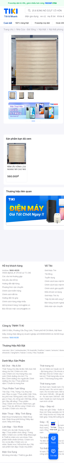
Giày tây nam (58, 425)
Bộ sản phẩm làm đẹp (18, 445)
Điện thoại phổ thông (16, 419)
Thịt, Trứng (15, 392)
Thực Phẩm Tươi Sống (13, 388)
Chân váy (58, 374)
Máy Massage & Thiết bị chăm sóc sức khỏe (19, 436)
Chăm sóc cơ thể (15, 435)
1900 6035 (14, 337)
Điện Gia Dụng (9, 452)
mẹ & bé (51, 16)
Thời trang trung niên (54, 378)
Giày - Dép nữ (47, 406)
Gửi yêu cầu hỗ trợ (10, 280)
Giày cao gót (45, 410)
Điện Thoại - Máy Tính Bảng (16, 413)
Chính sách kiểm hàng (11, 291)
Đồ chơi (29, 369)
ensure (55, 350)
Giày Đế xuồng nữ (56, 417)
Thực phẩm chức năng (16, 432)
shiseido (6, 353)
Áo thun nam (45, 387)
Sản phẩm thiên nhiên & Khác (17, 438)
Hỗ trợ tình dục (24, 444)
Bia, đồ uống (12, 401)
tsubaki (41, 353)
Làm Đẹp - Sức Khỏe (12, 426)
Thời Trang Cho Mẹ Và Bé (13, 369)
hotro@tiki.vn (24, 305)
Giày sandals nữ (54, 412)
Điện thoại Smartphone (12, 417)
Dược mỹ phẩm (25, 447)
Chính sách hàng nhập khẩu (14, 301)
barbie (41, 350)
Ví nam (43, 451)
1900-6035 (14, 270)
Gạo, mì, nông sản (16, 399)
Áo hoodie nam (51, 392)
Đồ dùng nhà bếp (9, 455)
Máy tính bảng (14, 422)
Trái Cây (5, 392)
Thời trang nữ (47, 365)
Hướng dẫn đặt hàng (10, 283)
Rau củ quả (11, 394)
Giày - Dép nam (48, 422)
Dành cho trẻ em (15, 404)
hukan (23, 353)
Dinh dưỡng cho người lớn (18, 378)
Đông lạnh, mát (20, 396)
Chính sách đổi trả (9, 294)
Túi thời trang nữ (48, 437)
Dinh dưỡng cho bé (15, 376)
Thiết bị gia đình (25, 455)
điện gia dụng (31, 16)
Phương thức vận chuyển (12, 287)
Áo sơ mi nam (56, 389)
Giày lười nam (45, 425)
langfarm (15, 353)
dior (12, 350)
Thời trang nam (48, 383)
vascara (5, 350)
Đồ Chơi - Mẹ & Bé (11, 365)
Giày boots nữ (50, 414)
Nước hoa (12, 444)
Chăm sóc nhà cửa (18, 408)
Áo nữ (42, 369)
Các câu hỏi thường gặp (12, 276)
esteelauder (20, 350)
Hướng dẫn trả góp (10, 298)
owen (47, 350)
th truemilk (32, 350)
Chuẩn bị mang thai (16, 383)
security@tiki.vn (23, 309)
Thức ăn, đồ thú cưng (16, 406)
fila (34, 353)
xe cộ (43, 16)
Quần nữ (57, 369)
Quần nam (56, 387)
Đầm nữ (49, 369)
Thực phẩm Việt (24, 394)
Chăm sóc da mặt (9, 430)
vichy (29, 353)
